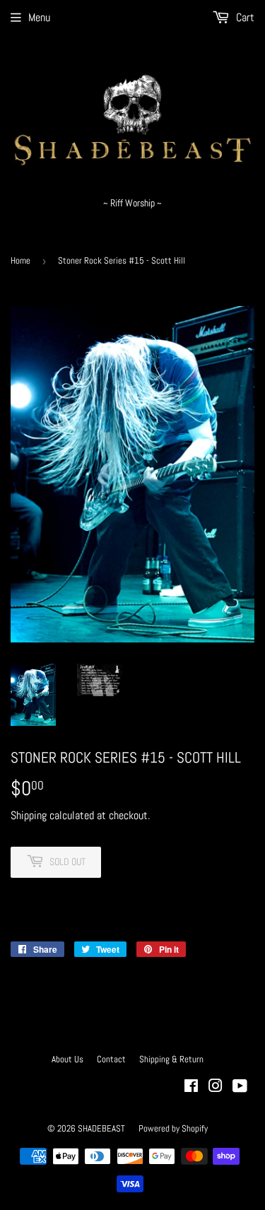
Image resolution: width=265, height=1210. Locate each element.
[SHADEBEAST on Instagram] (215, 1087)
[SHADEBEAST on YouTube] (239, 1087)
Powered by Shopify (173, 1128)
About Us (67, 1059)
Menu (39, 17)
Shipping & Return (171, 1059)
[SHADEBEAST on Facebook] (191, 1087)
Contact (111, 1059)
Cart (243, 17)
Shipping (29, 815)
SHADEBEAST (101, 1128)
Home (20, 260)
